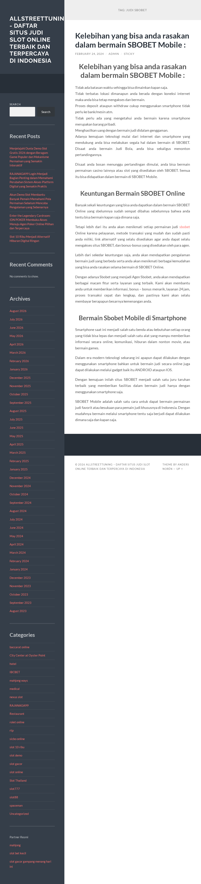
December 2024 (20, 477)
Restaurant (17, 713)
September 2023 (20, 602)
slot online (16, 772)
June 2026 (16, 327)
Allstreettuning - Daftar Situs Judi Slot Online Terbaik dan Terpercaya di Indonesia (39, 39)
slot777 (15, 788)
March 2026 (18, 352)
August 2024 (18, 511)
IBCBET (15, 672)
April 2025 (17, 444)
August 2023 (18, 611)
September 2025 (20, 402)
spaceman (16, 805)
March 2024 (18, 552)
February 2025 (19, 461)
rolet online (17, 722)
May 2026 (16, 336)
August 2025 (18, 411)
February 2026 (19, 361)
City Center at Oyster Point (27, 655)
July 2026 (16, 319)
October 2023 (19, 594)
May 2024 (16, 536)
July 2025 (16, 419)
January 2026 (19, 369)
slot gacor (16, 764)
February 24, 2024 (89, 53)
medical (15, 688)
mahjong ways (19, 680)
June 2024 (16, 527)
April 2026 (17, 344)
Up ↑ (179, 468)
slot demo (16, 755)
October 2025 (19, 394)
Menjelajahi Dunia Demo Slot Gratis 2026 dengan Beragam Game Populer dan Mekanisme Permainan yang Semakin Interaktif (29, 157)
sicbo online (17, 739)
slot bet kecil (18, 853)
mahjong (15, 845)
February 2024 (19, 561)
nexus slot (16, 697)
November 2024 (20, 486)
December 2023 (20, 577)
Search (15, 104)
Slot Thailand (18, 780)
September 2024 (20, 502)
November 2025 (20, 386)
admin (114, 53)
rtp (12, 730)
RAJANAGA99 (19, 705)
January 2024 (19, 569)
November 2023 (20, 586)
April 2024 (17, 544)
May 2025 (16, 436)
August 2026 (18, 311)
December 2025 (20, 377)
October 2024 (19, 494)
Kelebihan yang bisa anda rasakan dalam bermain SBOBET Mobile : (132, 40)
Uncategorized (19, 813)
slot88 (14, 797)
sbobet (184, 227)
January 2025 (19, 469)
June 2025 (16, 427)
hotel (13, 664)
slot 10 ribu (17, 747)
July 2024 (16, 519)
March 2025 (18, 452)
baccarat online (19, 647)
